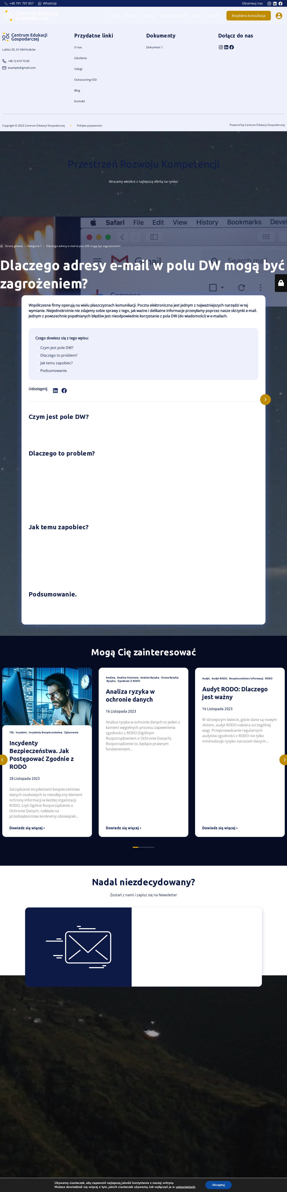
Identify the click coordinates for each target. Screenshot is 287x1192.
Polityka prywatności (89, 125)
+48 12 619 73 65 (18, 61)
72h (11, 732)
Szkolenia (131, 15)
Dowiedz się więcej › (27, 828)
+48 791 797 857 (21, 3)
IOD (94, 80)
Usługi (149, 15)
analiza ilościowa (127, 677)
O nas (112, 15)
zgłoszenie (71, 732)
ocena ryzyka (169, 677)
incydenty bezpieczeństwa (45, 732)
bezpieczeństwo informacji (246, 678)
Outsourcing (82, 80)
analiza (110, 677)
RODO (268, 678)
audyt (206, 678)
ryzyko (111, 681)
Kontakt (214, 15)
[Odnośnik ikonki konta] (279, 15)
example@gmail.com (22, 68)
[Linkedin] (275, 4)
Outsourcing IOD (174, 15)
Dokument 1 (154, 47)
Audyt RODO (219, 678)
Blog (197, 15)
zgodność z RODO (128, 681)
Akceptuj (218, 1185)
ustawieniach (185, 1187)
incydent (21, 732)
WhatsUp (49, 3)
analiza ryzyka (149, 677)
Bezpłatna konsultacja (248, 15)
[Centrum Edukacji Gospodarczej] (31, 15)
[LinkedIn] (226, 47)
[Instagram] (269, 4)
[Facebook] (280, 4)
